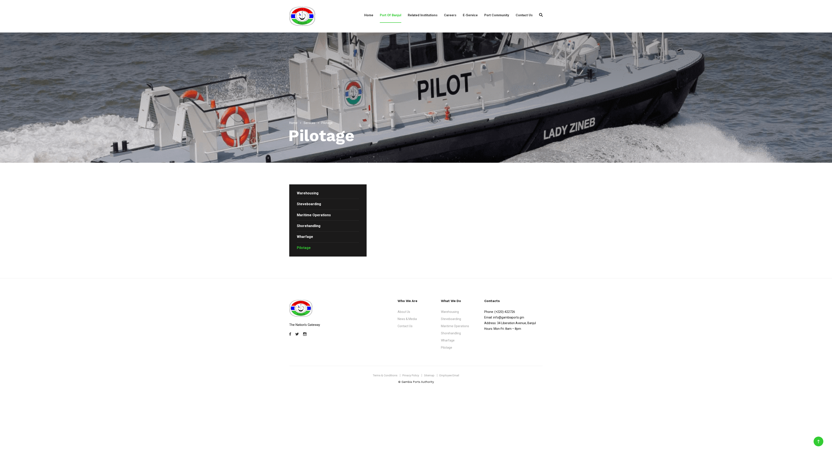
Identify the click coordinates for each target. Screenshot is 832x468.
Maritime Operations (314, 215)
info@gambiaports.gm (508, 317)
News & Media (407, 319)
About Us (404, 312)
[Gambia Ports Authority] (302, 16)
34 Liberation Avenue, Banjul (516, 323)
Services (309, 123)
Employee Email (449, 375)
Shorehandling (308, 226)
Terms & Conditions (385, 375)
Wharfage (305, 237)
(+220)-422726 (504, 312)
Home (368, 15)
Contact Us (524, 15)
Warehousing (307, 193)
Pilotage (304, 248)
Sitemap (429, 375)
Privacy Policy (410, 375)
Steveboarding (309, 204)
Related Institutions (422, 15)
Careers (450, 15)
